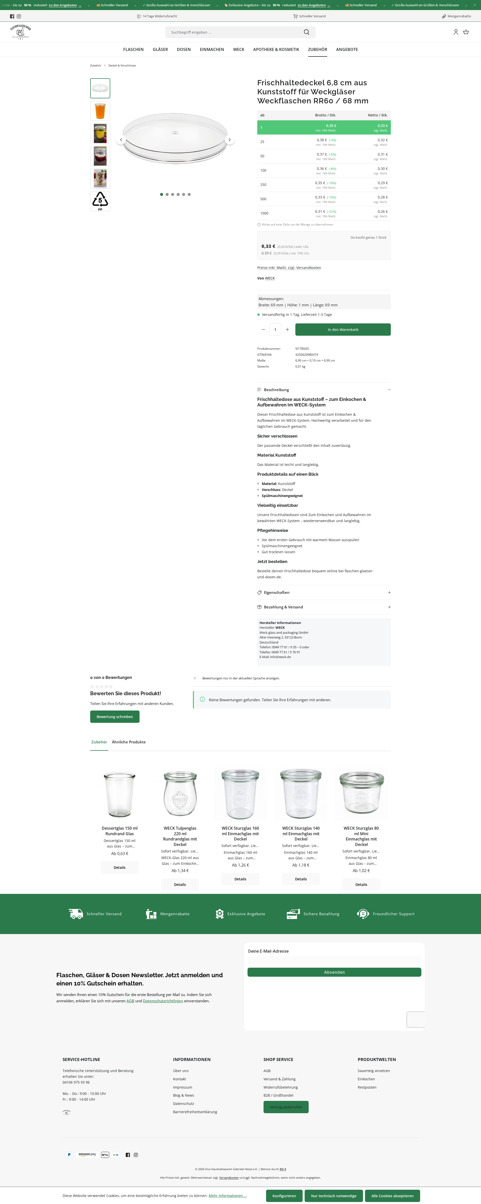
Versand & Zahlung (280, 1079)
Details (120, 867)
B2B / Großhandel (278, 1095)
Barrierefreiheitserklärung (195, 1111)
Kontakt (179, 1079)
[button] (324, 390)
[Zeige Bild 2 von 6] (167, 194)
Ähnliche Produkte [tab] (129, 741)
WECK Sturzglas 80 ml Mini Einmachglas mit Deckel (361, 836)
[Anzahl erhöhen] (287, 329)
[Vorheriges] (121, 139)
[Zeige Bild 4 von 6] (178, 194)
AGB (130, 1000)
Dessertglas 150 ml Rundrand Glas (120, 831)
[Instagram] (19, 16)
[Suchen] (307, 32)
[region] (163, 146)
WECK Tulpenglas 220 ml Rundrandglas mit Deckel (180, 836)
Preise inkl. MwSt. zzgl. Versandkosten (289, 267)
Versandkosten (229, 1177)
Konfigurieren (284, 1195)
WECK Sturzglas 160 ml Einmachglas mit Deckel (240, 834)
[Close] (475, 5)
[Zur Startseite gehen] (20, 31)
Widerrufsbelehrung (281, 1087)
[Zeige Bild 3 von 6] (172, 194)
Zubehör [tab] (99, 741)
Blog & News (183, 1095)
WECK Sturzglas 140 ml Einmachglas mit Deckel (301, 834)
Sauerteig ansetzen (374, 1070)
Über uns (181, 1070)
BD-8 (283, 1169)
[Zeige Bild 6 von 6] (189, 194)
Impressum (182, 1087)
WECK (270, 278)
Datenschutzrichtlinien (163, 1000)
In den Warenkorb (343, 329)
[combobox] (231, 32)
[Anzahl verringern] (263, 329)
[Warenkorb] (466, 31)
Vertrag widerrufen (286, 1107)
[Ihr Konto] (456, 31)
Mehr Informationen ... (228, 1195)
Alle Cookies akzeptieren (393, 1195)
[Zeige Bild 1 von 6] (161, 194)
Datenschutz (183, 1103)
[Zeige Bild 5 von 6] (183, 194)
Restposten (367, 1087)
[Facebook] (12, 16)
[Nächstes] (230, 139)
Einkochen (366, 1079)
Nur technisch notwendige (333, 1195)
